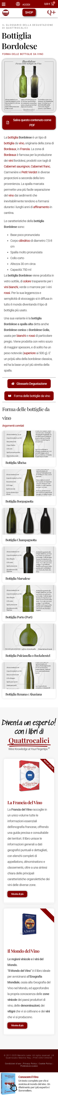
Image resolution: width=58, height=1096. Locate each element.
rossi (7, 293)
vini (10, 161)
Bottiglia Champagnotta (20, 540)
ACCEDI (26, 4)
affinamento (41, 207)
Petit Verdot (29, 172)
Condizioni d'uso (13, 1063)
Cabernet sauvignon (17, 166)
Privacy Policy (30, 1063)
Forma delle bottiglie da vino (32, 396)
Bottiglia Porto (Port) (18, 617)
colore (27, 281)
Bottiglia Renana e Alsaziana (23, 694)
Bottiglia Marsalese (17, 578)
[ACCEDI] (18, 4)
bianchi (13, 287)
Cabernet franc (40, 166)
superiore (30, 353)
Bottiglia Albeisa (15, 462)
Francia (25, 149)
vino (21, 143)
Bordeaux (10, 149)
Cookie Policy (45, 1063)
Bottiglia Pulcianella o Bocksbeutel (27, 655)
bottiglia (13, 137)
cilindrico (24, 241)
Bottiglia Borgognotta (19, 501)
